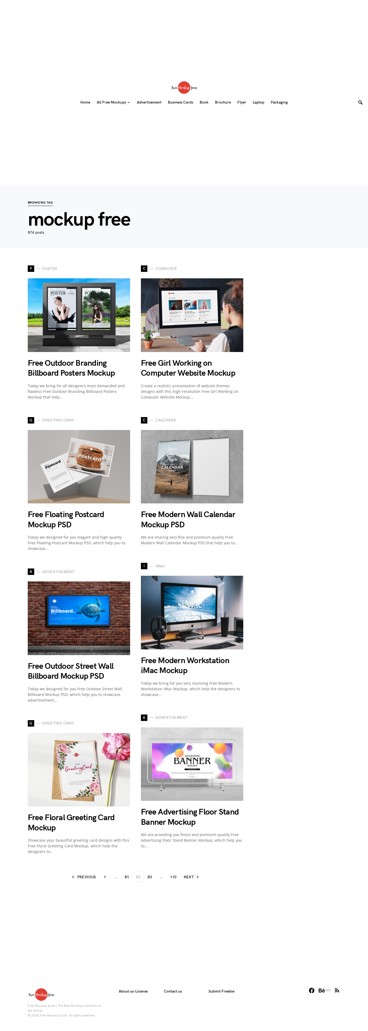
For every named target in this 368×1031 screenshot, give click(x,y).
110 (173, 877)
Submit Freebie (221, 991)
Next (189, 877)
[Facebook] (311, 990)
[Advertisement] (184, 37)
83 (150, 877)
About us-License (133, 991)
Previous (86, 877)
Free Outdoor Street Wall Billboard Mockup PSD (70, 671)
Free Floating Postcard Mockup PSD (66, 520)
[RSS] (337, 990)
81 (127, 877)
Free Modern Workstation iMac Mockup (185, 666)
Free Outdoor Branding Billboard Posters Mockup (71, 368)
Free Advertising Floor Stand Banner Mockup (190, 817)
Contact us (173, 991)
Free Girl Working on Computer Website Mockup (188, 368)
